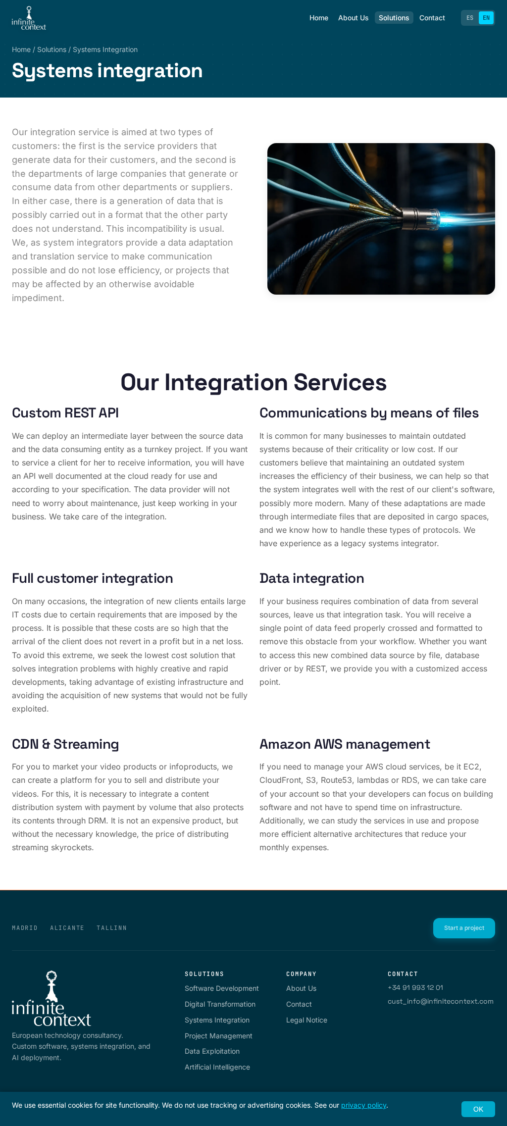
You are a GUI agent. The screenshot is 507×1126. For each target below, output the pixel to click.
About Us (353, 17)
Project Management (219, 1035)
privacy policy (363, 1105)
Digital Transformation (220, 1004)
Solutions (394, 17)
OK (478, 1109)
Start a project (464, 927)
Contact (432, 17)
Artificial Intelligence (217, 1067)
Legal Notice (306, 1020)
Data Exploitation (212, 1051)
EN (486, 18)
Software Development (222, 988)
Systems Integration (217, 1020)
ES (469, 18)
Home (318, 17)
